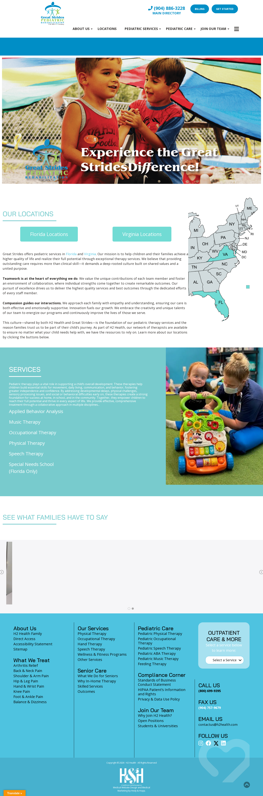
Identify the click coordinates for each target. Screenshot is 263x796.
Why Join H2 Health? (155, 715)
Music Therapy (24, 422)
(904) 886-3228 (169, 8)
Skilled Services (90, 686)
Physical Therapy (27, 443)
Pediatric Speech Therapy (159, 648)
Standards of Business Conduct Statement (157, 682)
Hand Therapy (90, 644)
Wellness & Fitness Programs (102, 654)
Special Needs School (31, 464)
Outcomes (86, 691)
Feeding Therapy (152, 663)
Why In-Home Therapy (97, 681)
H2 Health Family (27, 633)
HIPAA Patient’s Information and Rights (162, 691)
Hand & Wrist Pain (28, 686)
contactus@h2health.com (218, 724)
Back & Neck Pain (27, 670)
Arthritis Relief (25, 665)
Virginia (90, 254)
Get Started (224, 9)
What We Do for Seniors (98, 675)
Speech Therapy (26, 453)
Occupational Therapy (32, 432)
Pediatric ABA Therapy (157, 653)
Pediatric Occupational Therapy (157, 640)
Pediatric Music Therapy (158, 658)
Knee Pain (21, 691)
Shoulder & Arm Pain (31, 675)
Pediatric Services (141, 29)
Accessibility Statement (32, 644)
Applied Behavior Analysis (36, 411)
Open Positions (151, 720)
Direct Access (24, 638)
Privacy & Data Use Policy (159, 699)
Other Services (90, 659)
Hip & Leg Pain (25, 681)
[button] (246, 785)
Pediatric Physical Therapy (160, 633)
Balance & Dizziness (30, 701)
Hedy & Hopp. (138, 790)
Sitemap (20, 649)
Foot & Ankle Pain (28, 696)
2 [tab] (132, 608)
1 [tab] (129, 608)
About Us (81, 29)
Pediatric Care (179, 29)
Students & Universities (158, 725)
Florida (71, 254)
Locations (107, 29)
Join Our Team (213, 29)
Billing (199, 9)
